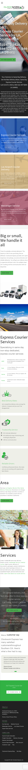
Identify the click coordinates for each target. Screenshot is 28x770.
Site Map (19, 751)
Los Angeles (8, 488)
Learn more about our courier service (14, 573)
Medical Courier (15, 724)
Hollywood (8, 490)
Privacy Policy (13, 717)
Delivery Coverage (18, 738)
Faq (13, 744)
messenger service (14, 562)
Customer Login (6, 744)
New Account (19, 742)
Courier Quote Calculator (8, 735)
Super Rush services (7, 728)
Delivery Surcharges (7, 740)
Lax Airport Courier (19, 726)
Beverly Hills (16, 488)
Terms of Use (5, 717)
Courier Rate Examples (8, 742)
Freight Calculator (6, 738)
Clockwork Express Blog (8, 751)
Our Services (5, 724)
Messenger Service (7, 726)
